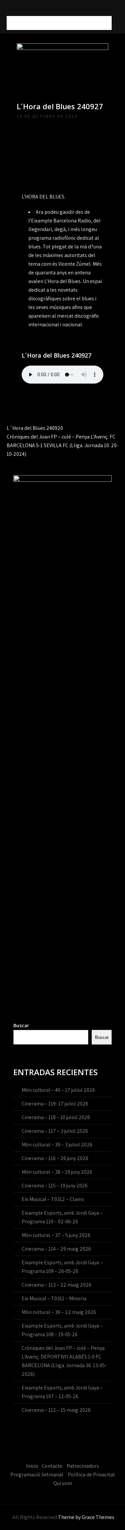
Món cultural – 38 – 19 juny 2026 (57, 1171)
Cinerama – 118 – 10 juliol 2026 (56, 1117)
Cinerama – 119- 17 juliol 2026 (55, 1103)
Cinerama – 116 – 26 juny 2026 (55, 1158)
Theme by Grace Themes (86, 1517)
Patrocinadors (83, 1465)
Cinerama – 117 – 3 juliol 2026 (55, 1130)
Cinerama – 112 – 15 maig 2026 (56, 1409)
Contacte (52, 1465)
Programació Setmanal (36, 1474)
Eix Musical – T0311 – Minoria (54, 1298)
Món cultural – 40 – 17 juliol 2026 (58, 1089)
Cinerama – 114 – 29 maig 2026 (56, 1248)
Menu (16, 22)
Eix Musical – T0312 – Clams (53, 1199)
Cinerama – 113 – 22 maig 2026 (56, 1284)
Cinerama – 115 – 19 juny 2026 (55, 1185)
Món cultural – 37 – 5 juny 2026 (56, 1235)
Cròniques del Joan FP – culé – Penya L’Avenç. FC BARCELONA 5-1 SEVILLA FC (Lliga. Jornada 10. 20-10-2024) (62, 445)
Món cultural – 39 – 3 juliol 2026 (57, 1144)
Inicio (32, 1465)
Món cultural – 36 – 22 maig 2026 (59, 1312)
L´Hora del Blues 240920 (35, 428)
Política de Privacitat (91, 1474)
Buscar (21, 1025)
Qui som (62, 1483)
